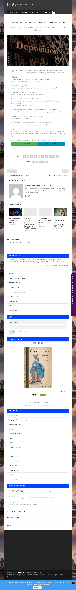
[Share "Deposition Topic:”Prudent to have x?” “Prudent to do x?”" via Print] (57, 157)
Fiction (11, 438)
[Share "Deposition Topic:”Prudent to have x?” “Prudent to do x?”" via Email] (54, 157)
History (11, 443)
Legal (55, 575)
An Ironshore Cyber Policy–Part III (15, 220)
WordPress (37, 572)
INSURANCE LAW (57, 28)
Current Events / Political (17, 278)
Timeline (60, 575)
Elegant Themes (20, 572)
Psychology (12, 470)
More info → (64, 391)
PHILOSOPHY (13, 310)
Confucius (38, 343)
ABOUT (39, 12)
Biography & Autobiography (18, 420)
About (24, 575)
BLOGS (31, 12)
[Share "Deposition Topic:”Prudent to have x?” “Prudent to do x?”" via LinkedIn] (43, 157)
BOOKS (24, 12)
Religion (11, 475)
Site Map (10, 577)
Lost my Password (21, 332)
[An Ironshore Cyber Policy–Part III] (15, 212)
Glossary (41, 575)
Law (10, 452)
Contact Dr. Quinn (32, 575)
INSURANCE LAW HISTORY (17, 292)
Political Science (14, 465)
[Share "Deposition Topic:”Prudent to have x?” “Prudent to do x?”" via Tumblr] (35, 157)
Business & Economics (16, 424)
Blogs (19, 575)
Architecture (13, 415)
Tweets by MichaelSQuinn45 (16, 512)
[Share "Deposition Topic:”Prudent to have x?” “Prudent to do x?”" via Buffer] (46, 157)
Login (12, 332)
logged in (18, 242)
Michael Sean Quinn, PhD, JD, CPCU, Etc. (30, 28)
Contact (37, 587)
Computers (12, 429)
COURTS (11, 274)
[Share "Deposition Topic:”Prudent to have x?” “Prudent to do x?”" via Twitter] (28, 157)
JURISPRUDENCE (14, 297)
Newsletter (49, 575)
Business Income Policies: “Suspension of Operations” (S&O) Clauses (30, 223)
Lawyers (11, 456)
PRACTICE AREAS (13, 12)
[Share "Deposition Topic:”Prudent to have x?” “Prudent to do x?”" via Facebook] (24, 157)
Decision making (14, 433)
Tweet (65, 267)
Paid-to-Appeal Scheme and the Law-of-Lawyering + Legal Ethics (32, 492)
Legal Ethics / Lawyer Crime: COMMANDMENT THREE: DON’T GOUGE (32, 498)
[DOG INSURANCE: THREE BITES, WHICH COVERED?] (60, 212)
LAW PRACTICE (13, 301)
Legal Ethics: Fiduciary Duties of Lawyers (24, 504)
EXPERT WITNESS (14, 283)
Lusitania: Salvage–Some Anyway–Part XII (45, 221)
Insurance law (13, 447)
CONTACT (48, 12)
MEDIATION (12, 306)
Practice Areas (11, 575)
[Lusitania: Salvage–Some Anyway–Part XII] (45, 212)
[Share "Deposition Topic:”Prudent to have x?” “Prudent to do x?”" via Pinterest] (39, 157)
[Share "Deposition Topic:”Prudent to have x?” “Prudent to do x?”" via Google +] (31, 157)
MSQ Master (13, 490)
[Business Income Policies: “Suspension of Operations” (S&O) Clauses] (30, 212)
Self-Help (12, 479)
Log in (9, 525)
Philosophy (12, 461)
